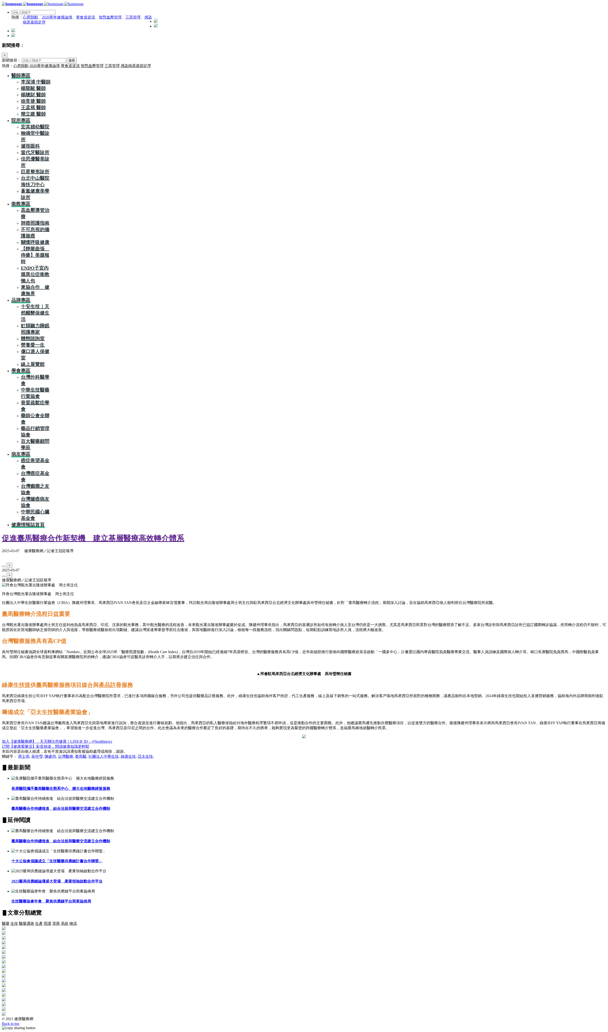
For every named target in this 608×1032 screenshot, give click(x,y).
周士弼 (23, 756)
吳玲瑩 (37, 756)
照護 (47, 923)
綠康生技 (128, 756)
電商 (56, 923)
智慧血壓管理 (110, 17)
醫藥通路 (26, 923)
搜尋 (72, 60)
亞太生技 (145, 756)
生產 (39, 923)
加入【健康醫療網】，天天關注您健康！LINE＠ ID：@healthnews (57, 741)
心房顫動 (30, 17)
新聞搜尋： (11, 60)
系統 (64, 923)
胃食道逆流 (85, 17)
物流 (73, 923)
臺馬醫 (80, 756)
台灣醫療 (65, 756)
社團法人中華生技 (103, 756)
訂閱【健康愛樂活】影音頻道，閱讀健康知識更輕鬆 (45, 746)
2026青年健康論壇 (57, 17)
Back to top (10, 1024)
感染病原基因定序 (136, 66)
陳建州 (50, 756)
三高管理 (133, 17)
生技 (14, 923)
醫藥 (6, 923)
